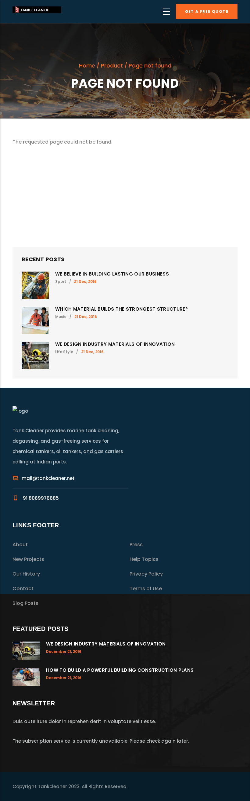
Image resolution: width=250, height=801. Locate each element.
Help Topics (144, 559)
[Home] (36, 11)
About (20, 544)
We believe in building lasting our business (112, 274)
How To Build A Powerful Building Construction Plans (120, 670)
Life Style (64, 351)
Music (60, 316)
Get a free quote (206, 11)
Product (112, 65)
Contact (23, 588)
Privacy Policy (146, 573)
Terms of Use (146, 588)
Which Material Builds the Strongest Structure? (121, 309)
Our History (26, 573)
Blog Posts (25, 603)
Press (136, 544)
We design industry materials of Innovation (115, 344)
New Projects (28, 559)
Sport (60, 281)
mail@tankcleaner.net (48, 478)
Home (87, 65)
